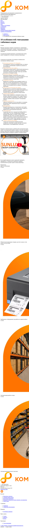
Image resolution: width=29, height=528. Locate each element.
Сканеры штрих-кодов (8, 497)
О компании (3, 26)
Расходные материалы (8, 498)
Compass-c (5, 33)
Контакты (3, 27)
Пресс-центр (6, 35)
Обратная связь (4, 489)
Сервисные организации (9, 507)
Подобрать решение (7, 511)
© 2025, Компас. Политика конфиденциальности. (12, 525)
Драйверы (3, 29)
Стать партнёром (7, 523)
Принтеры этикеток (7, 496)
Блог (2, 24)
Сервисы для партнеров (6, 31)
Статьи (4, 516)
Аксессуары (6, 501)
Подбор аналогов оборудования (8, 30)
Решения (3, 23)
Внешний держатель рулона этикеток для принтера (15, 500)
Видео (4, 518)
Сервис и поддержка (5, 25)
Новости (5, 517)
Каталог (2, 21)
